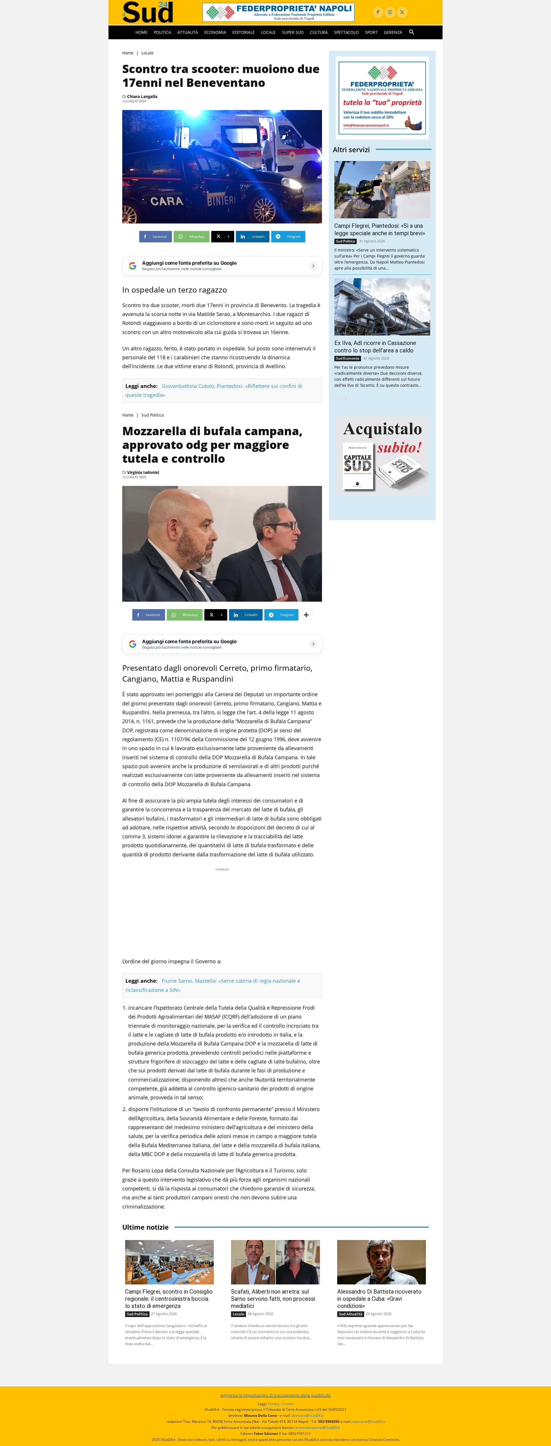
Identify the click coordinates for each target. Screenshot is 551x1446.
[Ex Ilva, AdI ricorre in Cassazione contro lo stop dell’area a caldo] (382, 306)
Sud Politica (152, 415)
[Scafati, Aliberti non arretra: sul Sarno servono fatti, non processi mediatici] (275, 1262)
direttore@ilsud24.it (307, 1415)
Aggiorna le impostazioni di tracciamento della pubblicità (275, 1395)
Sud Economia (347, 358)
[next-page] (345, 399)
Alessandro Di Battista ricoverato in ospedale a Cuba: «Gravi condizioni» (379, 1298)
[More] (306, 615)
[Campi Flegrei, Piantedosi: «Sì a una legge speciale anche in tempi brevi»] (382, 189)
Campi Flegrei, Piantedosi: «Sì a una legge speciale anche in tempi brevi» (379, 229)
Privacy (274, 1403)
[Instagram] (390, 12)
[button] (412, 32)
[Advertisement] (222, 912)
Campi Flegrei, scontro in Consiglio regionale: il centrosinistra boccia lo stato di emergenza (169, 1298)
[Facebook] (378, 12)
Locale (147, 53)
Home (127, 53)
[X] (402, 12)
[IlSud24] (155, 12)
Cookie (287, 1403)
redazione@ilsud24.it (368, 1421)
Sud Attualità (350, 1313)
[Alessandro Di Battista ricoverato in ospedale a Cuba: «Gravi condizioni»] (381, 1262)
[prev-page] (336, 399)
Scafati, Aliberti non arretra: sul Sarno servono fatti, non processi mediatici (273, 1298)
